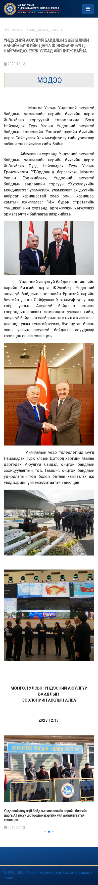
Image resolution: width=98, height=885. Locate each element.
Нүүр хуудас (14, 30)
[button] (88, 785)
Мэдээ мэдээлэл (46, 30)
